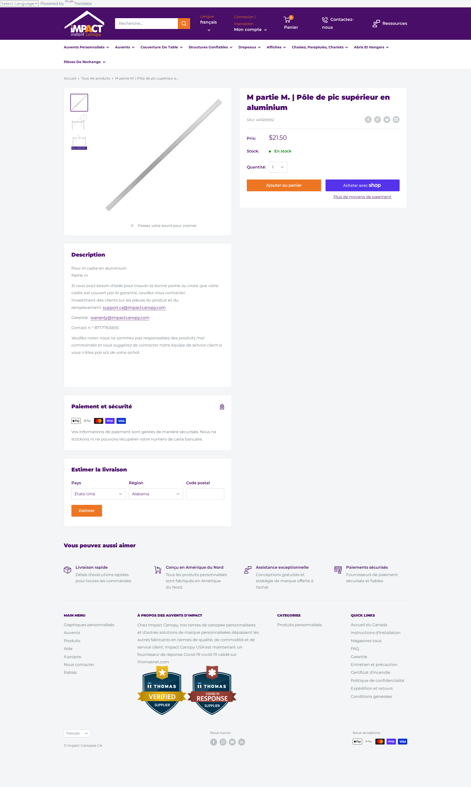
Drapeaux (247, 47)
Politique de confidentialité (377, 680)
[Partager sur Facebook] (368, 119)
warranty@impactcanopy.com (120, 317)
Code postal (198, 483)
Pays (76, 483)
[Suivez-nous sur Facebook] (213, 742)
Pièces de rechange (83, 62)
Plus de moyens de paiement (363, 196)
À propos (72, 656)
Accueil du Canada (369, 624)
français (73, 733)
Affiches (274, 47)
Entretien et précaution (374, 664)
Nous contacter (79, 664)
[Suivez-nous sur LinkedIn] (241, 742)
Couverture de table (160, 47)
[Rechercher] (184, 23)
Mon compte (248, 29)
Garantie (359, 656)
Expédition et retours (372, 688)
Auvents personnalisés (84, 47)
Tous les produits (95, 78)
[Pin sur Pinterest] (377, 119)
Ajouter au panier (284, 185)
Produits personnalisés (299, 624)
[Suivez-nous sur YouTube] (232, 742)
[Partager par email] (396, 119)
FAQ (355, 648)
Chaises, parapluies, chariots (318, 47)
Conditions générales (371, 696)
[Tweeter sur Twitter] (386, 119)
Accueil (70, 78)
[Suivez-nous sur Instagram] (223, 742)
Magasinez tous (366, 640)
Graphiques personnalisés (89, 624)
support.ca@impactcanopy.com (134, 307)
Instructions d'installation (376, 632)
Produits (72, 640)
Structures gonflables (209, 47)
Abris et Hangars (369, 47)
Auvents (123, 47)
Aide (68, 648)
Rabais (70, 672)
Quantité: (256, 167)
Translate (83, 3)
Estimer (87, 510)
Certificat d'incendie (370, 672)
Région (136, 483)
